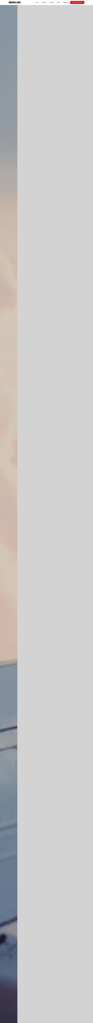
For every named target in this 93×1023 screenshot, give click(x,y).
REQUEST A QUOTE (77, 2)
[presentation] (1, 453)
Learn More (53, 567)
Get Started (40, 567)
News (58, 2)
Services (51, 2)
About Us (44, 2)
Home (36, 2)
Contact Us (66, 2)
